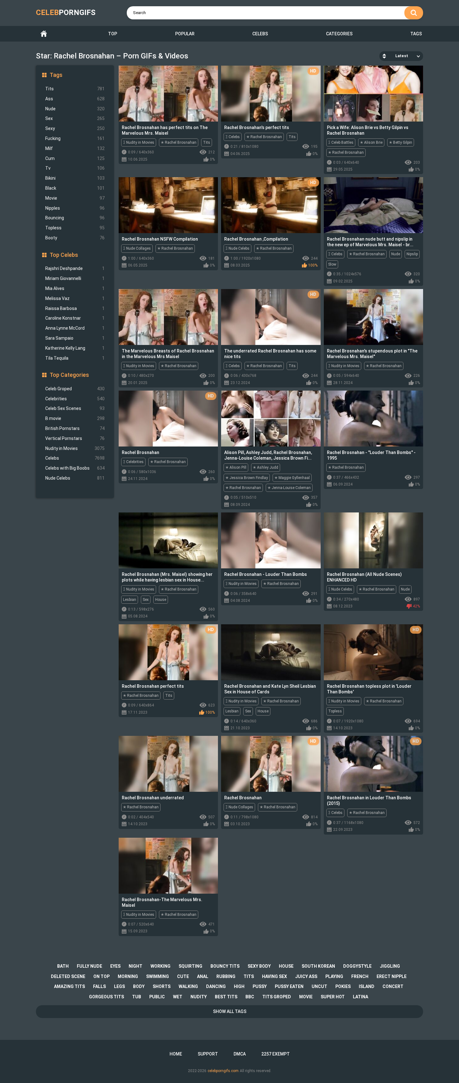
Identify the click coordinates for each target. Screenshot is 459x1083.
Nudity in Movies (75, 448)
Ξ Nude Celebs (237, 248)
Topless (75, 227)
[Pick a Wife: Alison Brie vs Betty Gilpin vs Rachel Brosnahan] (373, 94)
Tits (75, 88)
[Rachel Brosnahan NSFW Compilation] (168, 205)
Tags (416, 33)
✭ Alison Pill (235, 467)
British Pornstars (75, 428)
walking (188, 986)
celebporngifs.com (223, 1071)
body (139, 986)
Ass (75, 98)
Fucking (75, 138)
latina (360, 996)
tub (136, 996)
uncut (319, 986)
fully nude (89, 966)
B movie (75, 418)
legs (119, 986)
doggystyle (357, 966)
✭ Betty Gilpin (400, 142)
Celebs (260, 33)
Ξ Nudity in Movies (138, 142)
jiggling (390, 966)
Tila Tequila (75, 358)
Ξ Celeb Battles (340, 142)
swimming (157, 976)
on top (101, 976)
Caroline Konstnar (75, 318)
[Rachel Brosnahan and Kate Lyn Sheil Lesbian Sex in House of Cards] (270, 652)
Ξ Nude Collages (137, 248)
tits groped (276, 996)
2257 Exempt (275, 1053)
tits (249, 976)
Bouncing (75, 217)
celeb (66, 12)
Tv (75, 168)
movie (306, 996)
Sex (75, 118)
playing (334, 976)
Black (75, 188)
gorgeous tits (106, 996)
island (366, 986)
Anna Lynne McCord (75, 328)
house (286, 966)
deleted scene (68, 976)
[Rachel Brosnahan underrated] (168, 764)
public (157, 996)
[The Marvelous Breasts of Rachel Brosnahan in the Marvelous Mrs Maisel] (168, 317)
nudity (198, 996)
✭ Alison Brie (371, 142)
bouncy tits (224, 966)
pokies (343, 986)
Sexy (75, 128)
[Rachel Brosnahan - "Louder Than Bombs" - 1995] (373, 419)
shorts (161, 986)
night (135, 966)
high (239, 986)
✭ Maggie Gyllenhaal (292, 478)
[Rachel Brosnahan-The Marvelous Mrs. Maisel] (168, 866)
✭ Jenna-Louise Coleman (289, 488)
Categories (339, 33)
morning (128, 976)
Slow (332, 264)
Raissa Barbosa (75, 308)
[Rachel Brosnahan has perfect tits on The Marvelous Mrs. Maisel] (168, 94)
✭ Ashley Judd (265, 467)
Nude (75, 108)
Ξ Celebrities (133, 462)
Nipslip (412, 254)
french (359, 976)
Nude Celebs (75, 478)
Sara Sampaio (75, 338)
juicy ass (306, 976)
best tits (226, 996)
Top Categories (69, 375)
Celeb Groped (75, 388)
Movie (75, 198)
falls (99, 986)
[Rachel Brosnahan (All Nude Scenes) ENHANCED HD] (373, 540)
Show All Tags (229, 1011)
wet (177, 996)
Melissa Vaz (75, 298)
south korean (318, 966)
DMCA (240, 1053)
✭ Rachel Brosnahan (178, 142)
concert (393, 986)
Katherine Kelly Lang (75, 348)
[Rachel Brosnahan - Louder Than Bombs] (270, 540)
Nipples (75, 208)
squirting (190, 966)
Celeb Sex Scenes (75, 408)
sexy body (259, 966)
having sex (274, 976)
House (160, 599)
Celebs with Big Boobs (75, 468)
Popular (185, 33)
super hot (333, 996)
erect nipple (392, 976)
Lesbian (129, 599)
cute (183, 976)
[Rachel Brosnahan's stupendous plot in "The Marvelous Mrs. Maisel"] (373, 317)
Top (112, 33)
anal (202, 976)
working (160, 966)
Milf (75, 148)
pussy (260, 986)
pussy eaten (289, 986)
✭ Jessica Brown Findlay (246, 478)
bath (63, 966)
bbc (249, 996)
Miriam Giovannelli (75, 278)
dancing (216, 986)
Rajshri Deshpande (75, 268)
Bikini (75, 178)
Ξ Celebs (232, 137)
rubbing (225, 976)
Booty (75, 237)
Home (44, 34)
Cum (75, 158)
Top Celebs (64, 255)
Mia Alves (75, 288)
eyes (115, 966)
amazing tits (69, 986)
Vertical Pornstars (75, 438)
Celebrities (75, 398)
